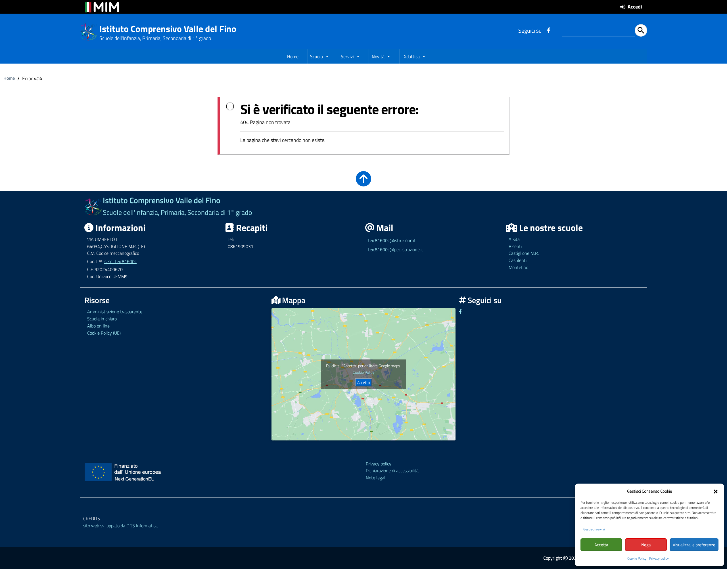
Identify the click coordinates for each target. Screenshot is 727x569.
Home (292, 56)
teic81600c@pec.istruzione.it (395, 249)
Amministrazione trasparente (114, 311)
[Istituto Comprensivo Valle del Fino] (89, 31)
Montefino (518, 267)
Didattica (411, 56)
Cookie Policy (636, 558)
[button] (715, 491)
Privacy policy (659, 558)
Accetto (363, 382)
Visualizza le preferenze (694, 544)
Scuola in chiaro (102, 318)
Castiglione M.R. (524, 253)
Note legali (376, 477)
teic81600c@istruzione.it (392, 240)
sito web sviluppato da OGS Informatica (120, 525)
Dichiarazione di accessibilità (392, 470)
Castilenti (518, 260)
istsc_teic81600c (120, 261)
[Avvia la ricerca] (641, 30)
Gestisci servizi (594, 529)
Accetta (601, 544)
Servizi (347, 56)
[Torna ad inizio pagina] (363, 182)
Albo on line (98, 325)
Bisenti (515, 246)
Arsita (514, 239)
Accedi (635, 7)
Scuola (316, 56)
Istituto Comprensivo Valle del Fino (167, 28)
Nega (646, 544)
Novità (378, 56)
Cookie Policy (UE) (104, 332)
